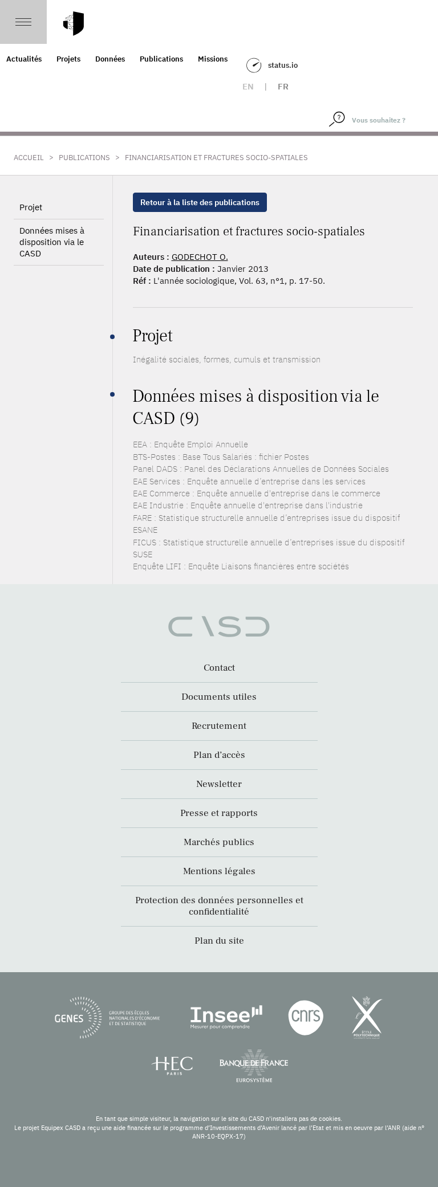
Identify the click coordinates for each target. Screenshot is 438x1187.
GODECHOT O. (200, 256)
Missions (213, 59)
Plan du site (219, 941)
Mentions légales (219, 871)
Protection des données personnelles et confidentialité (219, 906)
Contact (219, 668)
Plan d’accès (219, 755)
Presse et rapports (219, 813)
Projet (30, 207)
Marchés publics (219, 842)
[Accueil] (73, 23)
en (248, 86)
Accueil (29, 157)
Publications (161, 59)
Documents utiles (219, 697)
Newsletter (219, 784)
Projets (68, 59)
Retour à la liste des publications (199, 202)
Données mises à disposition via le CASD (51, 242)
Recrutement (219, 726)
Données (110, 59)
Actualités (24, 59)
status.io (283, 65)
